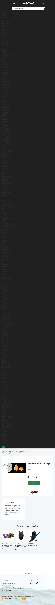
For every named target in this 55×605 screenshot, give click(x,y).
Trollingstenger (6, 141)
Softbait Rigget (6, 190)
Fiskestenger (5, 99)
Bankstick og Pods (6, 59)
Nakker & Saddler (6, 285)
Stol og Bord (5, 66)
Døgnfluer (4, 240)
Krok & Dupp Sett (6, 365)
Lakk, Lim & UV (5, 292)
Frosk (3, 187)
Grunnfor (4, 31)
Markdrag (4, 195)
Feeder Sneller (5, 25)
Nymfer (4, 245)
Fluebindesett (5, 293)
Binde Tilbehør (5, 266)
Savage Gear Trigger (7, 133)
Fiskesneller (5, 147)
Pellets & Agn (5, 38)
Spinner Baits (5, 188)
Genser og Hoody (6, 317)
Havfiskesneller (5, 74)
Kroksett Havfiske (6, 83)
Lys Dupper (5, 362)
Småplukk (4, 387)
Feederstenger (5, 23)
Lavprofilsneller (5, 153)
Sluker (3, 173)
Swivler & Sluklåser (6, 342)
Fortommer (5, 375)
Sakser (3, 269)
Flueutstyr (4, 200)
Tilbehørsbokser (6, 433)
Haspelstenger (5, 101)
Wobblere (4, 180)
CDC (3, 276)
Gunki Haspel (5, 116)
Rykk (3, 88)
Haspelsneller (5, 149)
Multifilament (5, 165)
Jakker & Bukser (6, 303)
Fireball (4, 79)
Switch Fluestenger (6, 208)
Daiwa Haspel (5, 104)
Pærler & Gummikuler (7, 385)
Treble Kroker (5, 335)
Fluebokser (4, 220)
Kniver (3, 409)
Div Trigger (5, 134)
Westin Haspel (5, 107)
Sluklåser (4, 345)
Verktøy (4, 268)
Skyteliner (4, 216)
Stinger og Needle (6, 57)
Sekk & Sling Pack (6, 424)
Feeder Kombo (5, 27)
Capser (4, 309)
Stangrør (4, 442)
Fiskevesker (5, 437)
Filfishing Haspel (6, 109)
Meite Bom (5, 50)
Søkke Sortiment (6, 340)
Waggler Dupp (5, 358)
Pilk (3, 77)
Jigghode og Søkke (6, 91)
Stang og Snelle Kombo (7, 144)
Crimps (4, 377)
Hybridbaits (5, 185)
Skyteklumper (5, 213)
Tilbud (3, 13)
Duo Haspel (5, 112)
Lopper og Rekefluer (7, 251)
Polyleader (4, 230)
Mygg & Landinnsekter (7, 244)
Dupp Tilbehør (5, 364)
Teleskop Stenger (6, 139)
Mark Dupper (5, 355)
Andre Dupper (5, 367)
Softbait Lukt (5, 194)
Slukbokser (4, 431)
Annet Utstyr (5, 380)
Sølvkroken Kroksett (7, 81)
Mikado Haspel (5, 119)
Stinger (4, 374)
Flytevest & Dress (6, 314)
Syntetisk (4, 288)
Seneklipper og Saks (7, 404)
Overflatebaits (5, 178)
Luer (3, 310)
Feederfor (4, 33)
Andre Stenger (5, 137)
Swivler (4, 347)
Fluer (3, 236)
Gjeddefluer (5, 259)
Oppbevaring (5, 420)
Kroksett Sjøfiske (6, 84)
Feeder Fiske (5, 17)
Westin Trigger (5, 131)
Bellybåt (4, 232)
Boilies (3, 37)
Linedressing (5, 222)
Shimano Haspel (6, 114)
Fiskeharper (5, 93)
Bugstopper (5, 307)
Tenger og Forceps (6, 402)
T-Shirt (4, 312)
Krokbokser (5, 274)
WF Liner (4, 211)
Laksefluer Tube (6, 252)
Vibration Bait (5, 176)
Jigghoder (4, 372)
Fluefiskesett (5, 203)
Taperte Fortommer (7, 228)
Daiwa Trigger (5, 128)
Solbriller (4, 322)
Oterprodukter (5, 406)
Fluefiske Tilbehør (6, 234)
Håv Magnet (5, 394)
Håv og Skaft (5, 64)
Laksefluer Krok (6, 257)
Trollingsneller (5, 155)
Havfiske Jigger (5, 89)
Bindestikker (5, 264)
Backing (4, 215)
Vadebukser (5, 300)
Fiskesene (4, 162)
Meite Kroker (5, 48)
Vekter (3, 397)
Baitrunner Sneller (6, 158)
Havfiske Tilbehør (6, 95)
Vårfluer (4, 242)
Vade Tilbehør (5, 321)
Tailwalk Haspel (5, 111)
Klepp (3, 395)
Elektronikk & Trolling (7, 416)
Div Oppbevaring (6, 443)
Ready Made (5, 47)
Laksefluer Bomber (6, 256)
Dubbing (4, 280)
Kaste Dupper (5, 357)
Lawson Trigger (6, 129)
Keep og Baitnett (6, 67)
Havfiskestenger (6, 72)
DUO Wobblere (5, 182)
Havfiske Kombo (6, 76)
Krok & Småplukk (6, 327)
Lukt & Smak (5, 40)
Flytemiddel (5, 223)
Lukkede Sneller (6, 156)
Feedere (4, 20)
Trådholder (4, 271)
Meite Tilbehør (5, 44)
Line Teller (4, 96)
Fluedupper (4, 360)
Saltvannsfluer (5, 249)
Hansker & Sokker (6, 319)
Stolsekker (4, 438)
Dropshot (4, 382)
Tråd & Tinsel (5, 290)
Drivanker (4, 411)
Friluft (3, 414)
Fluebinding (5, 262)
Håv (3, 392)
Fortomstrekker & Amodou (8, 225)
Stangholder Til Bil (6, 401)
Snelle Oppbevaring (6, 426)
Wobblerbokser (5, 435)
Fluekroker (4, 273)
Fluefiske (4, 198)
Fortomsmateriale (6, 227)
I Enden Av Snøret (6, 170)
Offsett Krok (5, 337)
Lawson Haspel (5, 105)
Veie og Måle (5, 413)
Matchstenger (5, 60)
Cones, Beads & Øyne (7, 278)
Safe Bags (4, 430)
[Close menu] (3, 447)
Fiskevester (5, 305)
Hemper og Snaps (6, 348)
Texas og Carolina (6, 384)
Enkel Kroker (5, 331)
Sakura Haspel (5, 121)
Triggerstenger (6, 125)
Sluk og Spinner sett (7, 183)
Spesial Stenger (6, 143)
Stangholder (5, 399)
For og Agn (5, 29)
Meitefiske (4, 15)
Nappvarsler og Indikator (8, 54)
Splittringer (5, 350)
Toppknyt (4, 62)
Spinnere (4, 175)
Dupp (3, 353)
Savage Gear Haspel (6, 117)
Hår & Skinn (5, 283)
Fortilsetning (5, 35)
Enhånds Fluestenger (7, 204)
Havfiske (4, 70)
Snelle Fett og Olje (6, 160)
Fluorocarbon (5, 168)
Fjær (3, 281)
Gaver (3, 418)
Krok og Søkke (5, 329)
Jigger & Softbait (6, 192)
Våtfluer (4, 239)
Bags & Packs (5, 423)
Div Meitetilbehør (6, 55)
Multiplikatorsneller (6, 151)
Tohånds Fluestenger (7, 206)
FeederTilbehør (5, 21)
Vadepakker (5, 298)
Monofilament (5, 166)
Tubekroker (5, 254)
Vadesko (4, 302)
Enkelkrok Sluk (5, 333)
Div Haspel (4, 123)
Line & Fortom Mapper (7, 218)
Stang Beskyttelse (6, 428)
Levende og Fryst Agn (7, 42)
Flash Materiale (5, 286)
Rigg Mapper (5, 440)
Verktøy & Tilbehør (6, 390)
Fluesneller (4, 210)
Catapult (4, 52)
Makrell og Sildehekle (7, 86)
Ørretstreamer (6, 247)
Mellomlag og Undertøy (7, 316)
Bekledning (4, 296)
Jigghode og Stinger (7, 369)
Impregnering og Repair (7, 324)
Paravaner (4, 408)
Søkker (4, 338)
